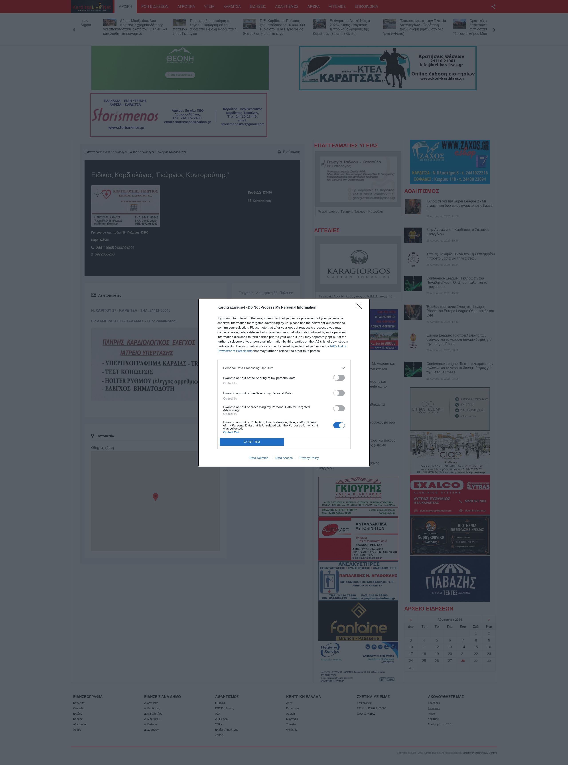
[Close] (361, 307)
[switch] (339, 378)
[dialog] (284, 382)
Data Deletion (258, 458)
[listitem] (284, 368)
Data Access (284, 458)
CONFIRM (252, 442)
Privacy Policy (309, 458)
